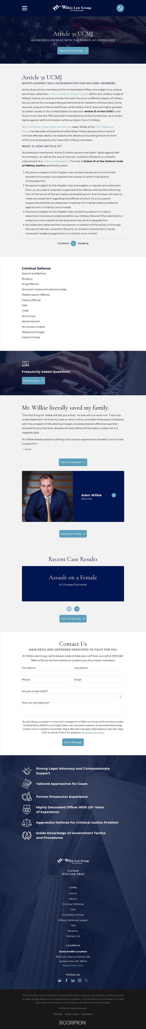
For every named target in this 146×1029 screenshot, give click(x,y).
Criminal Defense (73, 904)
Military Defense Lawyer (73, 920)
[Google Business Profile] (59, 980)
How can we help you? (36, 702)
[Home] (72, 8)
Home (73, 893)
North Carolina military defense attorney (47, 126)
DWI (73, 909)
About (73, 898)
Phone (26, 679)
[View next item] (77, 609)
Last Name (81, 667)
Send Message (73, 742)
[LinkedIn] (73, 980)
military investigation (56, 161)
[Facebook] (66, 980)
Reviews (73, 930)
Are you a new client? (35, 691)
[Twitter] (86, 980)
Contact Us (73, 936)
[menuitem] (73, 273)
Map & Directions (73, 965)
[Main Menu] (24, 8)
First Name (29, 667)
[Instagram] (79, 980)
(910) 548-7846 (73, 874)
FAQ (73, 925)
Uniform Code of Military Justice (68, 94)
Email (77, 679)
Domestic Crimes (73, 914)
